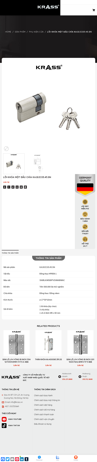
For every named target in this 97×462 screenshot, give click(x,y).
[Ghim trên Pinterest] (21, 187)
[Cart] (93, 10)
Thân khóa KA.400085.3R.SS (48, 359)
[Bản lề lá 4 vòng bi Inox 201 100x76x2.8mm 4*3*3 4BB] (80, 343)
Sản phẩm (20, 32)
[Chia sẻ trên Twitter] (12, 187)
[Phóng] (6, 148)
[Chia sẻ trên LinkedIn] (25, 187)
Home (8, 32)
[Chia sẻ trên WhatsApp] (4, 187)
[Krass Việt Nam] (48, 7)
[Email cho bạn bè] (17, 187)
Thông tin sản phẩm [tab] (10, 253)
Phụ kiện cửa (36, 32)
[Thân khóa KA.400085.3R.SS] (48, 343)
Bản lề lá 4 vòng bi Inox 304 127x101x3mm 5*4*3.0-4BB (17, 360)
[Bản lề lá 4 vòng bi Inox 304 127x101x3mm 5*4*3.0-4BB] (16, 343)
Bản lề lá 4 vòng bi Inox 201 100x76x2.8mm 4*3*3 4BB (80, 360)
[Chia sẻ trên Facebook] (8, 187)
